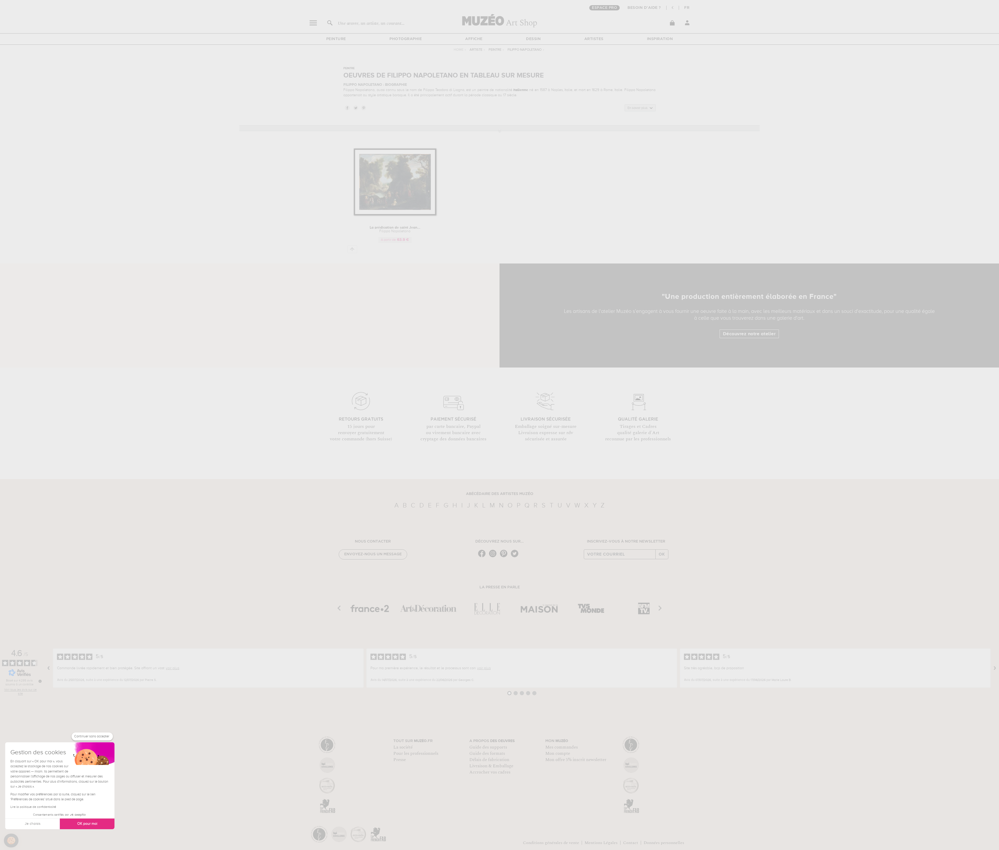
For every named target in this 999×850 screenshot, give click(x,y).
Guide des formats (487, 753)
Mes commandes (561, 747)
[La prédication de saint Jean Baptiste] (395, 214)
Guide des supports (488, 747)
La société (403, 747)
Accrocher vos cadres (489, 772)
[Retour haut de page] (352, 249)
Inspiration (660, 39)
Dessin (533, 39)
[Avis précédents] (48, 668)
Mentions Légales (601, 843)
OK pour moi (87, 824)
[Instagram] (494, 556)
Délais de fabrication (489, 759)
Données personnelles (664, 843)
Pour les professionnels (415, 753)
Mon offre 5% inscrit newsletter (575, 759)
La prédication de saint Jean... (395, 229)
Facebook (347, 107)
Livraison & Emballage (491, 766)
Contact (630, 843)
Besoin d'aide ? (644, 7)
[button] (11, 841)
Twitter (355, 107)
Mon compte (557, 753)
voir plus (172, 668)
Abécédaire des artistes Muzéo (499, 493)
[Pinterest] (504, 556)
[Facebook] (483, 556)
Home (458, 49)
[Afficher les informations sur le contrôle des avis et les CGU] (40, 681)
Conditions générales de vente (551, 843)
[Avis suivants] (994, 668)
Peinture (336, 39)
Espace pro (604, 7)
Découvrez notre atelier (749, 334)
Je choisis (32, 824)
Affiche (474, 39)
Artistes (594, 39)
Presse (399, 759)
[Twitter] (515, 556)
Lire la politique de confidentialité (33, 807)
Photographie (405, 39)
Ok (662, 554)
